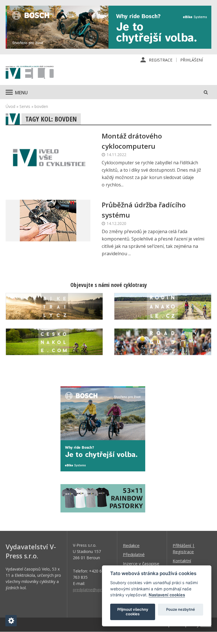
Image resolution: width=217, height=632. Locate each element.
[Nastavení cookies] (11, 620)
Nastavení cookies (167, 594)
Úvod (10, 106)
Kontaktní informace (182, 564)
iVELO (30, 73)
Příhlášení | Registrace (184, 548)
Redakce (131, 545)
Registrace (160, 60)
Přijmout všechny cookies (132, 611)
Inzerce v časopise (141, 563)
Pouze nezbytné (180, 609)
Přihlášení (191, 60)
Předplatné (134, 554)
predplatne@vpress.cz (93, 589)
